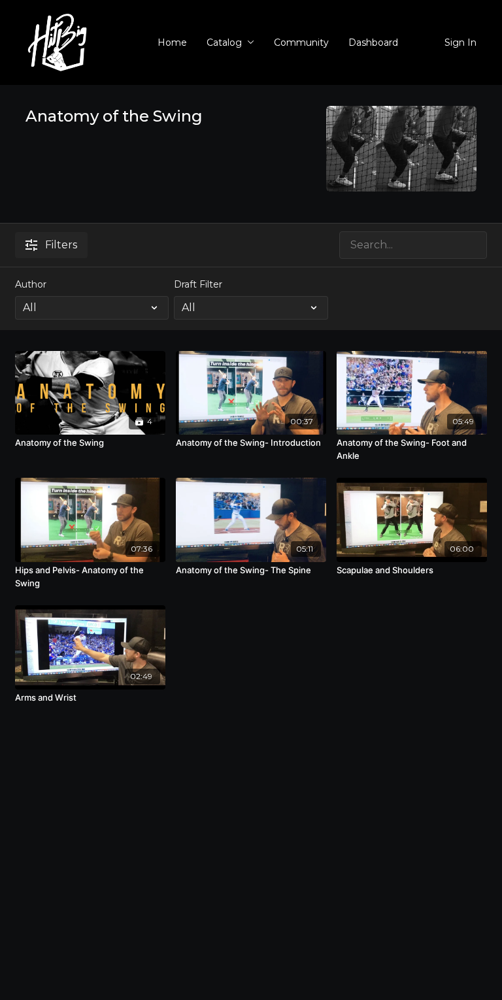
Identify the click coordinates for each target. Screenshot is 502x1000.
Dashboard (373, 42)
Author (30, 284)
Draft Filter (198, 284)
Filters (61, 245)
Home (172, 42)
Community (301, 42)
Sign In (460, 42)
